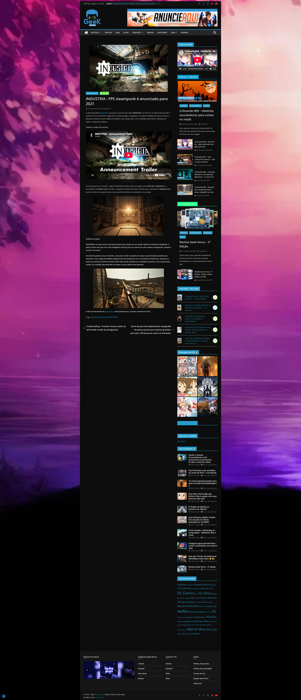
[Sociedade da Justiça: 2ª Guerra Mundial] (179, 341)
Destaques (183, 106)
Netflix (182, 611)
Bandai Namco (202, 584)
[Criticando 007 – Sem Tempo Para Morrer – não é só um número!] (185, 161)
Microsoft (203, 606)
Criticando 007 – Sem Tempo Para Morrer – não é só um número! (204, 159)
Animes (169, 664)
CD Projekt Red (184, 588)
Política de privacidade (202, 668)
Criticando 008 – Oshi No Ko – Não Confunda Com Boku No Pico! (204, 144)
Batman (213, 585)
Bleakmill (104, 113)
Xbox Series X (182, 634)
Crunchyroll (195, 588)
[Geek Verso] (86, 32)
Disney (214, 593)
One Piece (209, 612)
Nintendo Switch (196, 611)
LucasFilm (198, 602)
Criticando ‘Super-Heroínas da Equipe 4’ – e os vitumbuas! (197, 297)
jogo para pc (110, 311)
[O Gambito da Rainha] (179, 319)
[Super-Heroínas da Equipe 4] (179, 297)
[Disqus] (128, 364)
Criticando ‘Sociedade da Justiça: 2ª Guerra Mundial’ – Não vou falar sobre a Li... (197, 340)
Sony (196, 621)
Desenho (169, 668)
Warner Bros (196, 629)
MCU (196, 606)
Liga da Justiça (188, 602)
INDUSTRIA (112, 317)
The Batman (186, 625)
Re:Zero (180, 621)
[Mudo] (211, 69)
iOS (179, 601)
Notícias (95, 32)
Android (181, 584)
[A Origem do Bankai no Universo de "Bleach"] (208, 386)
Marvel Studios (185, 606)
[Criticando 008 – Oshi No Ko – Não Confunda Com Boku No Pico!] (185, 146)
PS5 (214, 617)
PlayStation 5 (200, 617)
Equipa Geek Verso (200, 678)
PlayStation (181, 617)
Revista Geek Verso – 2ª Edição (195, 244)
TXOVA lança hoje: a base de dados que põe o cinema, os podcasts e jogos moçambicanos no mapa (135, 4)
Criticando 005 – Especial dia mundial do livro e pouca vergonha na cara (204, 189)
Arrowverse (190, 585)
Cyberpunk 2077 (206, 588)
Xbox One (211, 629)
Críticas (108, 32)
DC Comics (185, 593)
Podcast (206, 106)
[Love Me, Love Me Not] (179, 330)
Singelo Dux (107, 109)
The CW (193, 625)
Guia (118, 32)
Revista (150, 32)
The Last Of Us (202, 625)
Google (187, 598)
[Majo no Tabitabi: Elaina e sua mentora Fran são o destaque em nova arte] (208, 407)
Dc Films (205, 593)
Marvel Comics (207, 602)
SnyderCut (188, 621)
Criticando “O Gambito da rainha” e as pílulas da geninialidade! (195, 318)
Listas (126, 32)
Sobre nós (197, 683)
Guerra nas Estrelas (198, 598)
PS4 (209, 617)
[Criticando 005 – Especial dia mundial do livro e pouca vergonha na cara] (185, 191)
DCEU (197, 594)
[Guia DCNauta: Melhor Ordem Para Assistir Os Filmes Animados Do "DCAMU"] (187, 366)
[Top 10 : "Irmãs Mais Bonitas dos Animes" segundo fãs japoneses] (187, 386)
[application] (197, 60)
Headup (103, 317)
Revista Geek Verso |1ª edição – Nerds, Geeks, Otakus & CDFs (203, 274)
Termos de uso (199, 673)
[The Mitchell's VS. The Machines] (179, 308)
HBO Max (212, 597)
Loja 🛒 (174, 32)
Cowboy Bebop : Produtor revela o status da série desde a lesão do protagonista (106, 328)
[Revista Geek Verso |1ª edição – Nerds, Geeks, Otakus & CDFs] (185, 276)
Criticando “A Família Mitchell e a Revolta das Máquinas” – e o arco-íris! (198, 307)
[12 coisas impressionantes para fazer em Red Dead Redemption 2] (208, 366)
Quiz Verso (162, 32)
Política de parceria (201, 664)
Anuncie (184, 32)
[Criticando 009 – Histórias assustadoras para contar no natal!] (197, 91)
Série (168, 678)
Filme (168, 673)
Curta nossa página (187, 423)
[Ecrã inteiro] (214, 69)
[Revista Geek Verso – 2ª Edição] (197, 218)
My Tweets (181, 441)
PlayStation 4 (189, 617)
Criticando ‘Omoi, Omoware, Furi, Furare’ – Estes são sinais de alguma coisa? (198, 329)
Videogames (104, 93)
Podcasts (136, 32)
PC (214, 611)
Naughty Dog (211, 606)
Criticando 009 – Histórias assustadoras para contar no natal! (196, 115)
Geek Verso (204, 124)
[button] (100, 32)
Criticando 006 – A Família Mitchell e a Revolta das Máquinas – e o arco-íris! (204, 174)
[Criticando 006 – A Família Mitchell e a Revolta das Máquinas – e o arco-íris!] (185, 176)
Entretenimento (92, 93)
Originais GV (208, 233)
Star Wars (204, 621)
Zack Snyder (194, 633)
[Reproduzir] (180, 69)
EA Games (180, 598)
